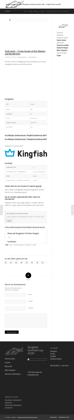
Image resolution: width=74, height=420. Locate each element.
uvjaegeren (28, 245)
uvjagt (34, 245)
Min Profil (60, 43)
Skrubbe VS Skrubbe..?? (13, 400)
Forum (52, 354)
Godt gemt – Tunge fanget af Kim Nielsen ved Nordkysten (25, 52)
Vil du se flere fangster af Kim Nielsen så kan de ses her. (25, 227)
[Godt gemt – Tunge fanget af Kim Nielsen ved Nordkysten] (28, 34)
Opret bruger (62, 53)
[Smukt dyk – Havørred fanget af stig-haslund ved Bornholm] (1, 210)
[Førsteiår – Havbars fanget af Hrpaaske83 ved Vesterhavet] (38, 263)
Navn (30, 294)
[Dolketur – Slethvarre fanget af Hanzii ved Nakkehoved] (44, 263)
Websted (30, 308)
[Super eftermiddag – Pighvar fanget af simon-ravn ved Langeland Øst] (17, 263)
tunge (11, 245)
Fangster (53, 351)
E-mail (30, 301)
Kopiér (9, 221)
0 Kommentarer (22, 57)
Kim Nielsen (32, 57)
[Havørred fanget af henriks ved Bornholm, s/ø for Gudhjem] (33, 263)
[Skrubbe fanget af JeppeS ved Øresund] (28, 263)
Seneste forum (62, 38)
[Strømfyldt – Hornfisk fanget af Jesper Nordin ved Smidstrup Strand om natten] (7, 263)
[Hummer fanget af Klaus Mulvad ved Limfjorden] (23, 263)
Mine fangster (10, 370)
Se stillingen (11, 241)
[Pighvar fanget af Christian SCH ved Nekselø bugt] (72, 210)
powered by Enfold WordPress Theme (27, 417)
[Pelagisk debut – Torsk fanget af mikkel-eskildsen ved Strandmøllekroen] (12, 263)
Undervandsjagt (18, 245)
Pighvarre (8, 402)
